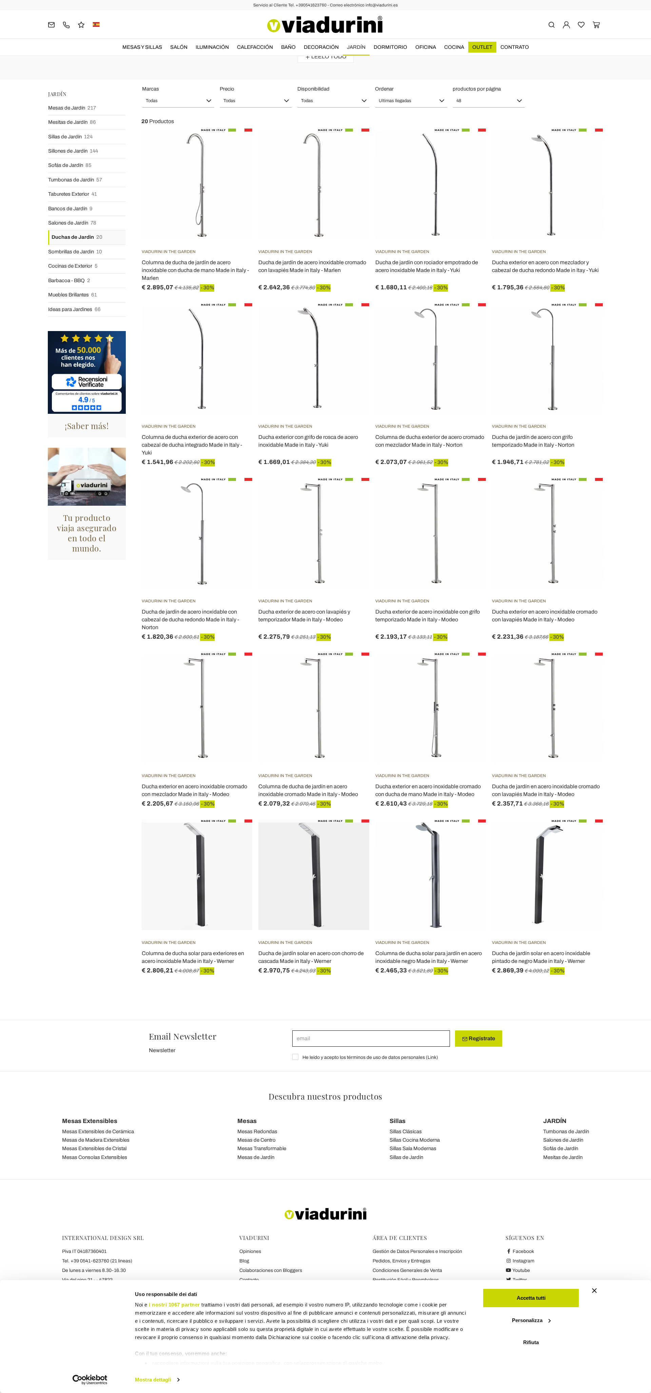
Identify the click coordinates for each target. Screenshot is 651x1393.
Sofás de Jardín (70, 165)
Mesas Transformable (261, 1148)
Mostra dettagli (153, 1379)
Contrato (514, 47)
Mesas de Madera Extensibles (96, 1140)
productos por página (477, 89)
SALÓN (179, 47)
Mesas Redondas (257, 1131)
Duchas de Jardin (77, 237)
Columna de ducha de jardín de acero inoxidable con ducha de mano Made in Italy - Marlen (195, 270)
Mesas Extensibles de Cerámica (98, 1131)
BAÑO (288, 47)
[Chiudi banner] (594, 1290)
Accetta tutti (531, 1298)
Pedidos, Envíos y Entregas (401, 1260)
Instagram (523, 1260)
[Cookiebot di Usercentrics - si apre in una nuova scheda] (90, 1380)
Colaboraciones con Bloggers (270, 1270)
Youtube (521, 1270)
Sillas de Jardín (70, 136)
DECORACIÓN (321, 47)
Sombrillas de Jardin (75, 251)
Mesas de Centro (256, 1140)
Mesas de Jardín (72, 108)
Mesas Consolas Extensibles (94, 1157)
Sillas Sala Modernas (413, 1148)
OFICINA (425, 47)
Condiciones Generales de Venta (407, 1270)
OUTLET (482, 47)
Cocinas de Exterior (73, 266)
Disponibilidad (313, 89)
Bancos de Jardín (70, 208)
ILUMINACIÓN (212, 47)
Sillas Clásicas (406, 1131)
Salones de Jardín (72, 223)
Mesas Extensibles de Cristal (94, 1148)
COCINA (454, 47)
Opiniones (250, 1251)
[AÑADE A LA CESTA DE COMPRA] (468, 145)
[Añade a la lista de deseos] (235, 162)
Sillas (398, 1121)
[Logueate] (566, 24)
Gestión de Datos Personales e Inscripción (417, 1251)
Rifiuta (531, 1342)
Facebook (523, 1251)
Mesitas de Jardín (72, 122)
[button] (178, 101)
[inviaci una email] (51, 24)
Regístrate (481, 1038)
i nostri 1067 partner (174, 1305)
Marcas (150, 89)
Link (432, 1057)
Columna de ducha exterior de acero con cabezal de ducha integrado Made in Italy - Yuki (192, 445)
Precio (227, 89)
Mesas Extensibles (89, 1121)
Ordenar (384, 89)
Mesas (247, 1121)
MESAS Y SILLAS (142, 47)
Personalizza (527, 1320)
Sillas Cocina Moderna (415, 1140)
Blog (244, 1260)
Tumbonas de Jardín (75, 179)
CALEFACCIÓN (255, 47)
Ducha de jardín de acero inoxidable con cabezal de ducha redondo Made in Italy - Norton (190, 619)
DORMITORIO (390, 47)
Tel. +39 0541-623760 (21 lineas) (97, 1260)
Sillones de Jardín (73, 151)
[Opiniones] (81, 24)
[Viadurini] (325, 24)
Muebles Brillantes (72, 294)
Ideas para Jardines (74, 309)
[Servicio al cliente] (66, 24)
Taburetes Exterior (72, 194)
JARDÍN (356, 47)
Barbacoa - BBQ (69, 280)
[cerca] (551, 24)
